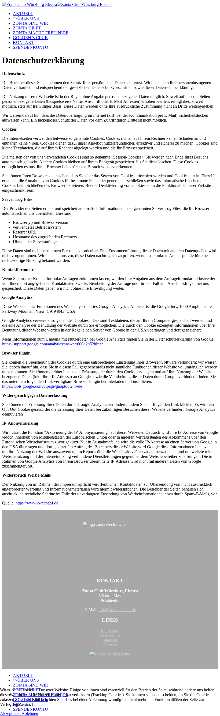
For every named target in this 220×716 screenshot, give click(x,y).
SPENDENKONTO (30, 47)
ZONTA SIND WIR (30, 23)
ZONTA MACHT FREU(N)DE (40, 33)
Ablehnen (29, 713)
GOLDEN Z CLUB (30, 37)
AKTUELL (23, 13)
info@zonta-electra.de (117, 609)
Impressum (110, 630)
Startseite (110, 640)
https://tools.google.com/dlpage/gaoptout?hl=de (42, 386)
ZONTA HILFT (27, 28)
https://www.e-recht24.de (37, 503)
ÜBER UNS (28, 18)
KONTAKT (23, 42)
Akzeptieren (10, 713)
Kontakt (110, 645)
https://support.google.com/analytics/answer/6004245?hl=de (53, 344)
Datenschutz (110, 635)
